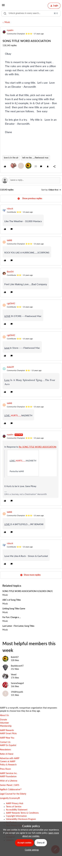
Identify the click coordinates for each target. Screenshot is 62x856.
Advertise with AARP (9, 758)
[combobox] (31, 13)
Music (7, 22)
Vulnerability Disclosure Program (21, 819)
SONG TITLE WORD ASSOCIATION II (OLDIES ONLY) (27, 591)
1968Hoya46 (17, 692)
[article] (31, 219)
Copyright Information (16, 816)
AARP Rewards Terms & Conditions (22, 813)
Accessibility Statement (16, 810)
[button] (3, 6)
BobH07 (15, 657)
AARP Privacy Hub (14, 803)
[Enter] (5, 13)
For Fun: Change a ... (11, 617)
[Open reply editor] (31, 180)
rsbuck (10, 209)
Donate (3, 720)
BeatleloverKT (17, 666)
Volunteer (4, 723)
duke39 (10, 367)
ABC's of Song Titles (11, 600)
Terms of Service (13, 807)
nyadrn (10, 30)
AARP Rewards (7, 730)
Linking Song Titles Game (13, 609)
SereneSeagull (17, 683)
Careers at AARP (7, 762)
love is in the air (11, 158)
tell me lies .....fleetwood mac (35, 158)
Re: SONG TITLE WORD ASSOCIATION (37, 447)
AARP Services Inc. (8, 773)
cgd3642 (11, 304)
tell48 (9, 240)
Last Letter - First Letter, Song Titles (18, 626)
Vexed (13, 675)
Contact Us (5, 742)
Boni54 (10, 272)
